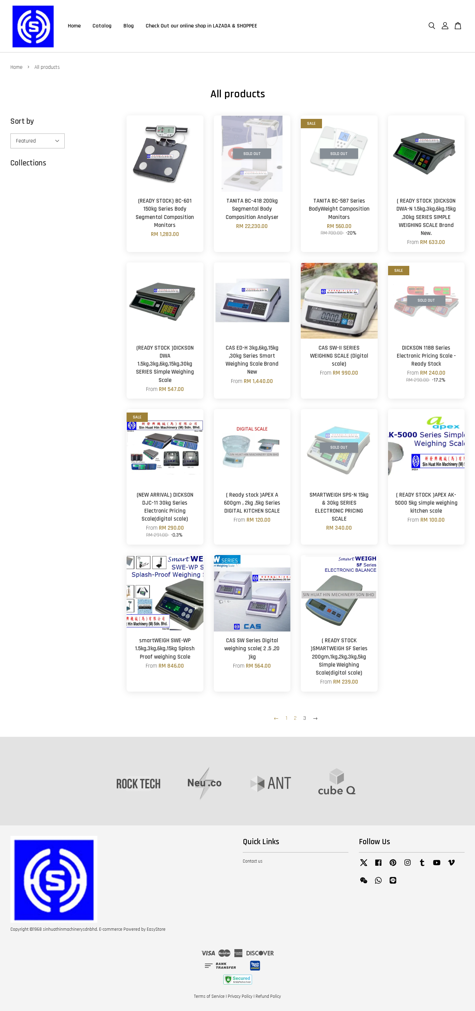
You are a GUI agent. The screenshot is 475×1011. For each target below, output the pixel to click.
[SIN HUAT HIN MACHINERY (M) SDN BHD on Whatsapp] (378, 884)
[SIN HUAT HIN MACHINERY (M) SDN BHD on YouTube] (437, 866)
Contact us (253, 861)
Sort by (22, 121)
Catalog (102, 26)
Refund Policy (268, 996)
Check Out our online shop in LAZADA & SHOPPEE (201, 26)
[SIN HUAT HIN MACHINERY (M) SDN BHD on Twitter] (364, 866)
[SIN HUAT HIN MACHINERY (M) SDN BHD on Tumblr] (422, 866)
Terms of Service (209, 996)
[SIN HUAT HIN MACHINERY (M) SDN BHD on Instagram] (407, 866)
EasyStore (156, 929)
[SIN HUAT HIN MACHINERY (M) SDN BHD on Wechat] (364, 884)
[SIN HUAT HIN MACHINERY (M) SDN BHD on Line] (393, 884)
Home (74, 26)
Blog (128, 26)
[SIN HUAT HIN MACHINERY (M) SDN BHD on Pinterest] (393, 866)
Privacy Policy (240, 996)
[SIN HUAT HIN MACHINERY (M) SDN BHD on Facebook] (378, 866)
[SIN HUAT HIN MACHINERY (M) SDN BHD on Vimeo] (451, 866)
